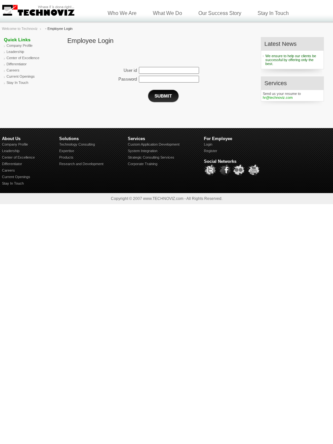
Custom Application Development (154, 144)
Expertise (66, 151)
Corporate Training (142, 164)
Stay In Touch (273, 13)
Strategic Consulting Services (151, 157)
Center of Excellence (23, 58)
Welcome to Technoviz (20, 29)
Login (208, 144)
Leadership (15, 52)
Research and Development (81, 164)
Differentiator (17, 64)
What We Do (167, 13)
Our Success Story (219, 13)
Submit (163, 95)
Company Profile (20, 45)
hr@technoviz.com (278, 97)
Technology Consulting (77, 144)
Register (210, 151)
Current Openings (21, 76)
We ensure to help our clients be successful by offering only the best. (290, 60)
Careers (13, 70)
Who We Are (122, 13)
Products (66, 157)
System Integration (142, 151)
